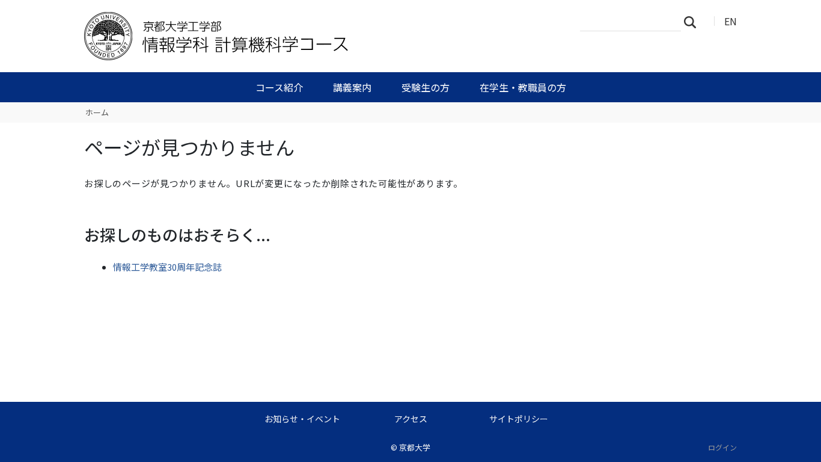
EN (730, 21)
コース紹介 (279, 87)
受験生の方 (425, 87)
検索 (693, 21)
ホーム (97, 112)
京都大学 (414, 447)
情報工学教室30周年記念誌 (167, 266)
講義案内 (352, 87)
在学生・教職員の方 (523, 87)
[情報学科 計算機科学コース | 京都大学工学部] (276, 36)
